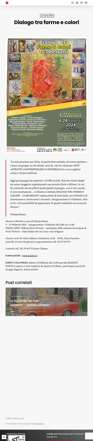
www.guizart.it (29, 255)
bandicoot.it (39, 424)
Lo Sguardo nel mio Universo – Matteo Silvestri (29, 303)
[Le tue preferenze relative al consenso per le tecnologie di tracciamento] (4, 437)
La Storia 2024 (47, 16)
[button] (86, 3)
